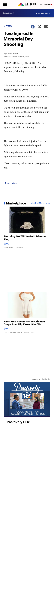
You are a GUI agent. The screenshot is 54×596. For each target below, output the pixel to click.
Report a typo (11, 183)
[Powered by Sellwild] (46, 379)
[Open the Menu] (5, 4)
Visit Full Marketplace (40, 203)
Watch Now (45, 5)
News (8, 26)
